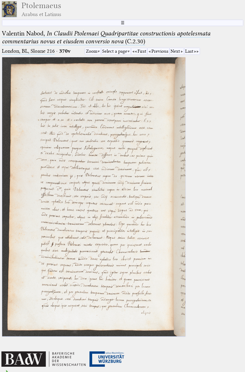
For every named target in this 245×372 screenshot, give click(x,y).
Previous (159, 51)
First (142, 51)
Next (175, 51)
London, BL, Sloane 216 (28, 51)
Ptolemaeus (41, 9)
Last (189, 51)
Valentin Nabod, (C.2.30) (106, 37)
